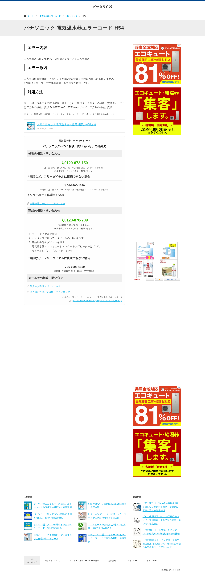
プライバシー (131, 560)
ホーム (30, 16)
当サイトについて (52, 560)
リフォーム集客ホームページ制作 (84, 560)
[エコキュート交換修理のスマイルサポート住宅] (157, 82)
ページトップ (32, 562)
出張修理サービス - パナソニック (47, 203)
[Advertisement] (157, 188)
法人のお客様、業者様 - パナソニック (50, 292)
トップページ (152, 560)
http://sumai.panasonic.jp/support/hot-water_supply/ (97, 300)
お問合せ (112, 560)
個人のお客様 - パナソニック (45, 286)
